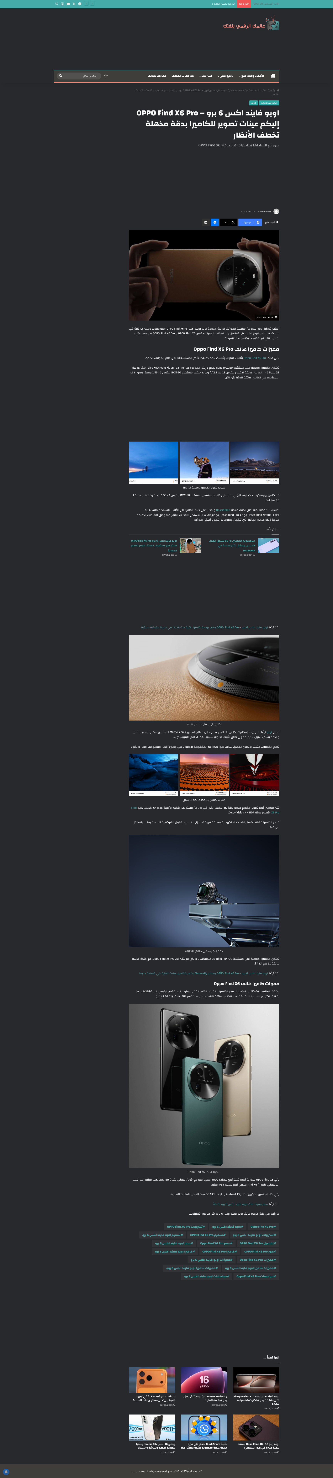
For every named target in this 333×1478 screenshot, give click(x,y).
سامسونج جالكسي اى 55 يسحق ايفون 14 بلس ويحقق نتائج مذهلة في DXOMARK (232, 545)
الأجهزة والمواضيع (252, 75)
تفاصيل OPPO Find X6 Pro (257, 1243)
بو (267, 732)
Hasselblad (222, 510)
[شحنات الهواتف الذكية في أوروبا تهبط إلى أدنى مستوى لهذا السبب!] (152, 1380)
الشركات (206, 75)
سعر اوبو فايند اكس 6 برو (173, 1243)
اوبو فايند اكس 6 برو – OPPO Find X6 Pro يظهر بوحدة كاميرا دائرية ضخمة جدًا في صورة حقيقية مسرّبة (204, 627)
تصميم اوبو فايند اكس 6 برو (161, 1235)
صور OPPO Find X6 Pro (259, 1251)
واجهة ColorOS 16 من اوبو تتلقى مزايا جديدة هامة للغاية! (205, 1398)
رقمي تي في (138, 1471)
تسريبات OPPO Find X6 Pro (185, 1227)
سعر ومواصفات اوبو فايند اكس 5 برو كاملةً (240, 1204)
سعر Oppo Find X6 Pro (215, 1243)
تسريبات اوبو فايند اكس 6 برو (253, 1235)
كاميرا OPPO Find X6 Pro (218, 1251)
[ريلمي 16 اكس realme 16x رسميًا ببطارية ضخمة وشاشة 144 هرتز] (152, 1427)
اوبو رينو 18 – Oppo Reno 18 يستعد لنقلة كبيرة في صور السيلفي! (258, 1446)
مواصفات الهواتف (183, 75)
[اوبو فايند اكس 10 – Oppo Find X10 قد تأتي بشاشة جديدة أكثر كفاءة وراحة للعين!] (256, 1380)
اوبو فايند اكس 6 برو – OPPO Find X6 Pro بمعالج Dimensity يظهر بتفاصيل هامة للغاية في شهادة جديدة (203, 973)
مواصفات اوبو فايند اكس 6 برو (205, 1276)
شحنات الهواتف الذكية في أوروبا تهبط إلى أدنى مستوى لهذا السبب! (154, 1398)
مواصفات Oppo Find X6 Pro (255, 1276)
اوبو (253, 103)
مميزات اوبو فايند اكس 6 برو (210, 1260)
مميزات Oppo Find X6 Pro (257, 1260)
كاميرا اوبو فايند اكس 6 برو (174, 1251)
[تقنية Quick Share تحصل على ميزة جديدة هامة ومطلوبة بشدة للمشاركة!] (204, 1427)
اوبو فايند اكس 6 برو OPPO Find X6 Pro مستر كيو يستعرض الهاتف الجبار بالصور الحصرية (154, 545)
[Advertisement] (128, 39)
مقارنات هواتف (157, 75)
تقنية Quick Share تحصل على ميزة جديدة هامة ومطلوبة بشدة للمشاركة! (204, 1446)
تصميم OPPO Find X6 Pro (206, 1235)
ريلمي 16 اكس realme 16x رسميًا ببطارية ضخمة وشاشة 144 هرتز (155, 1446)
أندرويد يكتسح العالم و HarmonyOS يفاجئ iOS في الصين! (205, 4)
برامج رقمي (227, 75)
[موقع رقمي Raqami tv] (251, 22)
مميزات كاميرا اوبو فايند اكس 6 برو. (190, 1268)
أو (270, 732)
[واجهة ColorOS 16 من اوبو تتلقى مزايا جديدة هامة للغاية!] (204, 1380)
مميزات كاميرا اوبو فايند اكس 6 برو (249, 1268)
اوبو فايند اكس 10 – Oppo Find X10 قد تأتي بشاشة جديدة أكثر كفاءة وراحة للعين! (256, 1400)
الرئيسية (272, 90)
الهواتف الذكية (236, 90)
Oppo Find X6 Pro (254, 358)
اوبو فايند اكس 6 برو (226, 1227)
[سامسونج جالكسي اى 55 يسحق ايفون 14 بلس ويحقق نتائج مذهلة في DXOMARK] (268, 545)
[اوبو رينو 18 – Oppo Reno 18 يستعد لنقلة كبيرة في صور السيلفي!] (256, 1427)
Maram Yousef (264, 212)
